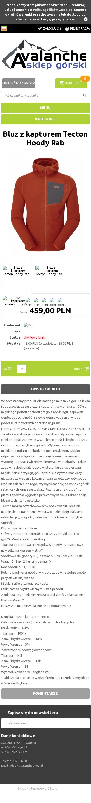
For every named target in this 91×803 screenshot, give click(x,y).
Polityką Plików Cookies (52, 9)
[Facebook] (47, 776)
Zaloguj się (52, 28)
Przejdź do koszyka (18, 82)
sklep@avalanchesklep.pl (26, 765)
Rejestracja (80, 28)
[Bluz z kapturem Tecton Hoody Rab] (45, 205)
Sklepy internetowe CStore (38, 788)
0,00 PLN (72, 83)
